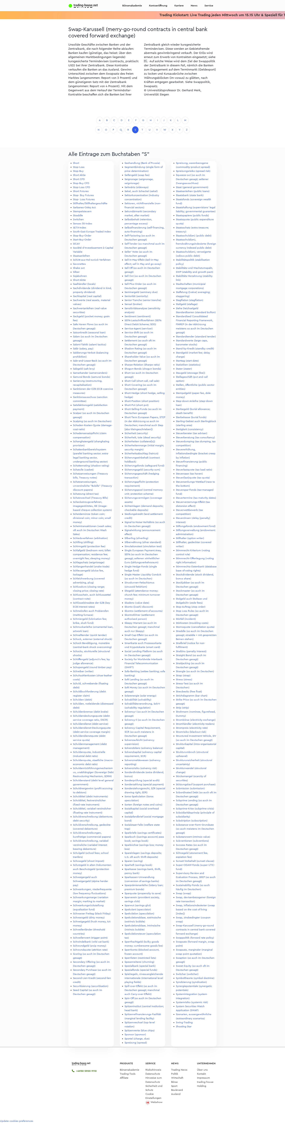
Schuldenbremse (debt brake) (90, 711)
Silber (76, 272)
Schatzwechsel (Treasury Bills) (90, 498)
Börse (174, 1082)
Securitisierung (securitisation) (90, 986)
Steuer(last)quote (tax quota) (193, 477)
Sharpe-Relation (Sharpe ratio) (142, 364)
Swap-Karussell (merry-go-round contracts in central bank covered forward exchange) (195, 929)
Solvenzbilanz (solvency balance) (144, 748)
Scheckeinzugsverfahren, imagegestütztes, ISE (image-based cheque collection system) (92, 506)
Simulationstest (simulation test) (143, 546)
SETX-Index (79, 227)
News (194, 5)
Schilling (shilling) (83, 542)
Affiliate (124, 1078)
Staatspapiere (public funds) (192, 215)
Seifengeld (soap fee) (137, 175)
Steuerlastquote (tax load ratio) (194, 469)
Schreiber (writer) (83, 671)
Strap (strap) (183, 675)
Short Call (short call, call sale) (142, 381)
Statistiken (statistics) (188, 364)
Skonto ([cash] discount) (139, 607)
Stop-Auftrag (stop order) (190, 607)
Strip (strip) (182, 707)
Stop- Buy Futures (83, 195)
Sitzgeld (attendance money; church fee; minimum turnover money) (142, 594)
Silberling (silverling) (136, 538)
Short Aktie (79, 175)
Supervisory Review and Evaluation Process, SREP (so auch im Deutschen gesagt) (196, 877)
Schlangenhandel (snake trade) (91, 566)
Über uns (202, 1070)
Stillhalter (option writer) (190, 538)
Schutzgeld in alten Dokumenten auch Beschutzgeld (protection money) (92, 869)
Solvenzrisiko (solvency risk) (141, 768)
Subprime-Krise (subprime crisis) (195, 808)
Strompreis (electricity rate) (192, 728)
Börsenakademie (132, 5)
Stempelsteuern (82, 211)
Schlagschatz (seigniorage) (88, 562)
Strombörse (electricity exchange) (196, 720)
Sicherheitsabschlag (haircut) (141, 453)
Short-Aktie (79, 280)
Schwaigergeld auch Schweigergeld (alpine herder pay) (90, 881)
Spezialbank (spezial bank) (140, 966)
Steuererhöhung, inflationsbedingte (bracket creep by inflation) (195, 453)
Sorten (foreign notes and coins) (143, 804)
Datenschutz (152, 1074)
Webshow (156, 1102)
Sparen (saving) (134, 861)
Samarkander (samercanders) (90, 373)
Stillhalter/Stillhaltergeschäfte (90, 203)
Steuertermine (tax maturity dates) (196, 498)
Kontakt (201, 1074)
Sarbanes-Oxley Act (84, 207)
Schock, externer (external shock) (92, 639)
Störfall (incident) (186, 619)
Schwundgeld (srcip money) (89, 945)
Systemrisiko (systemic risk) (192, 1002)
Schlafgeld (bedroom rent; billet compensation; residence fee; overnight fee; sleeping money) (91, 554)
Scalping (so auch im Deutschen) (92, 421)
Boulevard (177, 1090)
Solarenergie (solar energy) (140, 695)
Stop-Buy (78, 171)
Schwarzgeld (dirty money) (89, 917)
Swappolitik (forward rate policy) (195, 937)
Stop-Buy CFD (81, 183)
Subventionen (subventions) (192, 841)
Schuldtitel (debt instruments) (90, 796)
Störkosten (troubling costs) (192, 623)
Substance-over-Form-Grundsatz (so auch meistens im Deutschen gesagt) (195, 829)
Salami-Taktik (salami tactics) (89, 344)
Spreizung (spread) (136, 1042)
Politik (174, 1074)
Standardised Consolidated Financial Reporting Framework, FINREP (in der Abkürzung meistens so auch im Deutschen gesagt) (194, 324)
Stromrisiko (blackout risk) (191, 732)
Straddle (78, 215)
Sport (174, 1086)
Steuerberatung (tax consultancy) (195, 437)
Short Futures (81, 191)
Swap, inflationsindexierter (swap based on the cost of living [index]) (195, 909)
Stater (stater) (184, 368)
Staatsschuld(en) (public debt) (194, 235)
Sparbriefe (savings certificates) (143, 833)
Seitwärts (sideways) (137, 187)
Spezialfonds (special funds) (141, 970)
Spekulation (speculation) (139, 913)
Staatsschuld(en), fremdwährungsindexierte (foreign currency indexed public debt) (196, 243)
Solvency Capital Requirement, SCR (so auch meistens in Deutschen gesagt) (143, 732)
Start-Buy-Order (82, 239)
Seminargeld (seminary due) (141, 292)
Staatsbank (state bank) (190, 195)
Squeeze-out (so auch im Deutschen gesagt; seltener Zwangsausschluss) (192, 179)
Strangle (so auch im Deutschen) (195, 671)
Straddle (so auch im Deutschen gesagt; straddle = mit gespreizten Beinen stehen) (196, 635)
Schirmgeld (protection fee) (89, 546)
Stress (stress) (184, 679)
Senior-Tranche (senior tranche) (143, 300)
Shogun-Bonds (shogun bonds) (143, 368)
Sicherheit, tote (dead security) (143, 437)
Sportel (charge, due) (137, 1038)
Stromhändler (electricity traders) (195, 724)
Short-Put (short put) (137, 405)
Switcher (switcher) (187, 974)
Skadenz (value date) (137, 602)
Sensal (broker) (133, 304)
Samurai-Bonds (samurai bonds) (91, 377)
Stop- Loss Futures (84, 199)
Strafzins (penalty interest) (191, 651)
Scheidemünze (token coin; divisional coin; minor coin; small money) (92, 518)
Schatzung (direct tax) (86, 494)
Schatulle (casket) (83, 469)
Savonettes (79, 264)
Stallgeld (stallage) (187, 304)
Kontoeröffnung (158, 5)
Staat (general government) (192, 187)
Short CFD (79, 179)
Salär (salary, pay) (83, 348)
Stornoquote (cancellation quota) (195, 627)
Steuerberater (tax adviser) (191, 433)
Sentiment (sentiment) (138, 316)
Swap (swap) (183, 893)
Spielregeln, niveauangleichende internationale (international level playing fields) (144, 978)
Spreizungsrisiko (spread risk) (193, 171)
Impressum (203, 1078)
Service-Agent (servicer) (139, 328)
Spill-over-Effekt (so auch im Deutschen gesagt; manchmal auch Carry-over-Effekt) (142, 990)
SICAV (76, 243)
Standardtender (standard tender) (196, 336)
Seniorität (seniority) (136, 296)
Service (209, 5)
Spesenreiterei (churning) (139, 962)
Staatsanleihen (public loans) (192, 191)
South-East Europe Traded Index (92, 231)
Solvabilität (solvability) (138, 699)
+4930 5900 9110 (86, 1071)
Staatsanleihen (81, 256)
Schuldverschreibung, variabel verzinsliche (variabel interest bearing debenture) (90, 845)
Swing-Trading (184, 1022)
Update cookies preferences (16, 1121)
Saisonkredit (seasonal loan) (89, 332)
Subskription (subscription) (191, 820)
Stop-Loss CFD (81, 187)
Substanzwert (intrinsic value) (193, 837)
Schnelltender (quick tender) (90, 635)
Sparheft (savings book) (138, 865)
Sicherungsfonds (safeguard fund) (144, 465)
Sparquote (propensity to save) (143, 893)
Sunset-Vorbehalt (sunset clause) (195, 861)
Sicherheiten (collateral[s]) (140, 441)
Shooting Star (183, 1026)
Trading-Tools (128, 1074)
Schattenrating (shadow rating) (91, 465)
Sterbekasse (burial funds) (191, 417)
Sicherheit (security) (136, 433)
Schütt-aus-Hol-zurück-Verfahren (92, 260)
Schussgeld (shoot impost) (88, 861)
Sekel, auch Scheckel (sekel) (141, 191)
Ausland (175, 1094)
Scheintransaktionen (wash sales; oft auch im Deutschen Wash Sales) (92, 530)
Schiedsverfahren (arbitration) (90, 538)
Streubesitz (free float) (189, 691)
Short (76, 163)
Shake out (79, 268)
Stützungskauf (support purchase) (196, 784)
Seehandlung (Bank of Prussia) (142, 163)
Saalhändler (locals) (84, 284)
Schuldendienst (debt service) (90, 724)
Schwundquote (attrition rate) (90, 949)
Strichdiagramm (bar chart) (191, 695)
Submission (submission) (190, 788)
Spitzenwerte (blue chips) (140, 1030)
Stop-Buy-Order (82, 235)
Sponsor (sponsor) (135, 1034)
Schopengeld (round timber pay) (92, 667)
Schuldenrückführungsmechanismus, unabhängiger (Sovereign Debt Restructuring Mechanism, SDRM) (93, 772)
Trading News (179, 1070)
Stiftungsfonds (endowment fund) (196, 526)
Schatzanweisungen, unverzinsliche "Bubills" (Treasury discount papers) (92, 486)
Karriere (179, 5)
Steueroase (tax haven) (189, 473)
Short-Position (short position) (142, 401)
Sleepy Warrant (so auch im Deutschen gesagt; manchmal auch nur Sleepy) (142, 627)
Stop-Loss (78, 167)
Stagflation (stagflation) (189, 300)
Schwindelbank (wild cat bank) (91, 941)
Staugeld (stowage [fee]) (190, 373)
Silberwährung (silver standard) (143, 542)
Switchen (78, 219)
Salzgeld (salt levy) (84, 368)
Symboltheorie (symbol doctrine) (195, 978)
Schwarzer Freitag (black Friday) (92, 913)
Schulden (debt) (82, 699)
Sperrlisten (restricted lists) (140, 958)
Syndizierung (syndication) (191, 982)
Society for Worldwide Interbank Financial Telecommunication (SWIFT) (143, 663)
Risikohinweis (153, 1070)
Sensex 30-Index (82, 223)
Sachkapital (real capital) (87, 296)
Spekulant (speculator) (138, 909)
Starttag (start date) (187, 360)
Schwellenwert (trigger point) (90, 937)
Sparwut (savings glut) (138, 905)
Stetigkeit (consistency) (189, 429)
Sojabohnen (80, 276)
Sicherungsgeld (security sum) (142, 469)
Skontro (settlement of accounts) (144, 611)
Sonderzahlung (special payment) (144, 784)
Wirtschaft (177, 1078)
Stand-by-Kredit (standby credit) (195, 348)
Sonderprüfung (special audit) (142, 780)
